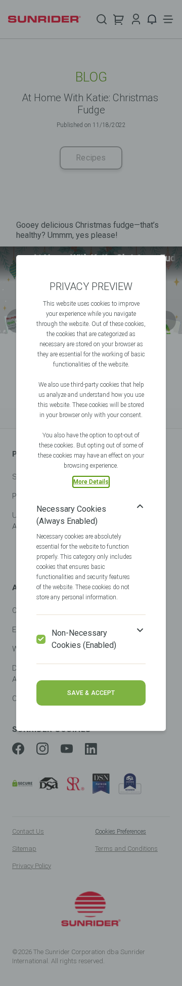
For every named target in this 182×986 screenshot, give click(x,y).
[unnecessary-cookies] (41, 639)
